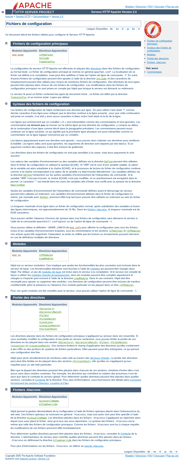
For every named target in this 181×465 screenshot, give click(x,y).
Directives (141, 6)
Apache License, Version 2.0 (34, 458)
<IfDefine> (46, 54)
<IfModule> (133, 231)
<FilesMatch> (47, 319)
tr (139, 29)
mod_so (16, 255)
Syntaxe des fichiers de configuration (159, 49)
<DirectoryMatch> (50, 312)
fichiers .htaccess (97, 209)
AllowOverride (48, 404)
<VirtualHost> (48, 329)
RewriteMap (18, 185)
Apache (9, 16)
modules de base (51, 271)
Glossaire (159, 6)
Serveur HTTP (23, 16)
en (117, 29)
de (111, 29)
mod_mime (18, 54)
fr (122, 29)
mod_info (75, 227)
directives (96, 68)
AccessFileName (49, 401)
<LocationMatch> (49, 325)
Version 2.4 (57, 16)
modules (95, 268)
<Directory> (47, 308)
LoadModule (46, 258)
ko (134, 29)
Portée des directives (158, 58)
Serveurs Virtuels (99, 358)
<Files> (44, 315)
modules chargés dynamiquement (50, 275)
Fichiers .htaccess (156, 62)
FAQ (150, 6)
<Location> (46, 322)
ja (128, 29)
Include (44, 58)
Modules (129, 6)
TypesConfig (47, 61)
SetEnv (44, 197)
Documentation (41, 16)
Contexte (40, 379)
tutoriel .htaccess (93, 446)
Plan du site (172, 6)
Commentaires (154, 72)
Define (108, 161)
